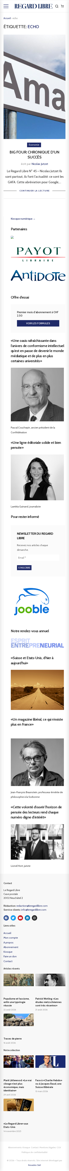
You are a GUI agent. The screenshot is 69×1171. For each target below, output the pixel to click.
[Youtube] (20, 918)
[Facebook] (6, 918)
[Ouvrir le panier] (62, 6)
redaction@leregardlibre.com (32, 905)
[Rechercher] (56, 6)
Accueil (7, 18)
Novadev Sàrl (34, 1165)
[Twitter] (13, 918)
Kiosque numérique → (23, 218)
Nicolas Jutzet (39, 164)
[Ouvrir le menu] (6, 6)
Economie (34, 144)
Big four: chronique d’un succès (34, 155)
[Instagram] (34, 918)
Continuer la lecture (34, 190)
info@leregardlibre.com (33, 909)
